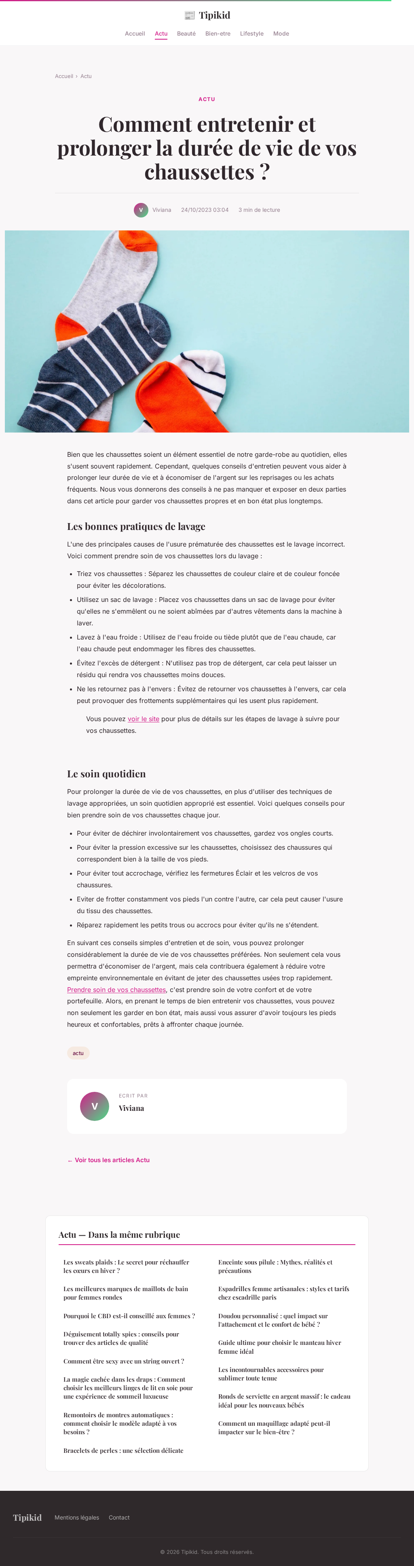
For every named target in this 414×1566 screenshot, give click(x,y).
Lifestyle (252, 33)
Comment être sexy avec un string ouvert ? (123, 1361)
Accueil (135, 33)
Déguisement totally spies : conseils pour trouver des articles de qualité (121, 1338)
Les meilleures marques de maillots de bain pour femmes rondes (125, 1293)
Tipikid (207, 14)
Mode (281, 33)
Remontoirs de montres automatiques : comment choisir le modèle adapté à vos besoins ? (120, 1423)
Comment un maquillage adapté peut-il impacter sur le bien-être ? (274, 1427)
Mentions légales (77, 1517)
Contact (119, 1517)
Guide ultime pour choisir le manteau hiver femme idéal (279, 1346)
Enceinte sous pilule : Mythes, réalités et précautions (275, 1266)
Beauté (186, 33)
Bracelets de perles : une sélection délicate (123, 1450)
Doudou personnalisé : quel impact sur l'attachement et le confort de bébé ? (273, 1320)
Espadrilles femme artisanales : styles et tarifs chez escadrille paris (283, 1293)
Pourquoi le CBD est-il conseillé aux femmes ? (129, 1316)
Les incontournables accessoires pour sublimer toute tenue (271, 1374)
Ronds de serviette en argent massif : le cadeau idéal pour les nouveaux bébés (284, 1400)
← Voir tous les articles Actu (108, 1160)
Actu (161, 33)
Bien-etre (217, 33)
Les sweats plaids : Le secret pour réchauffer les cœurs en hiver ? (126, 1266)
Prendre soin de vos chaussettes (116, 990)
